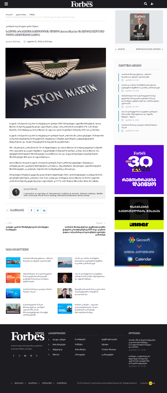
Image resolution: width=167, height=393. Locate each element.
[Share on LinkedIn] (44, 210)
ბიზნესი (32, 15)
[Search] (145, 4)
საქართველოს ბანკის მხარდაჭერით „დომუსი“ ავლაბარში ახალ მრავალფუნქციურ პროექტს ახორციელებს (35, 310)
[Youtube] (25, 355)
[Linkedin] (31, 355)
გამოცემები (108, 355)
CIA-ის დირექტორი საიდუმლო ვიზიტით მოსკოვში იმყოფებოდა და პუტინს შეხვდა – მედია (139, 114)
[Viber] (36, 355)
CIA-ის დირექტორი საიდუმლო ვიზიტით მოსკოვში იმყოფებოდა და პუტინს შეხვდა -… (90, 276)
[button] (6, 4)
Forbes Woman (109, 350)
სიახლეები (80, 339)
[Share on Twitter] (38, 210)
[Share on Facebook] (31, 210)
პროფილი (80, 355)
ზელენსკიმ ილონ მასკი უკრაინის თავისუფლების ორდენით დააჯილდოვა (90, 291)
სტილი (105, 344)
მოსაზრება (80, 350)
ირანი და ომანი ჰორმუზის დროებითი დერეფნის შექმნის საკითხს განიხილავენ (89, 260)
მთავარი (9, 15)
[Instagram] (19, 355)
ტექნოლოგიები (109, 339)
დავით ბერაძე (13, 42)
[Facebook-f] (13, 355)
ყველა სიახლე (21, 15)
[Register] (152, 4)
